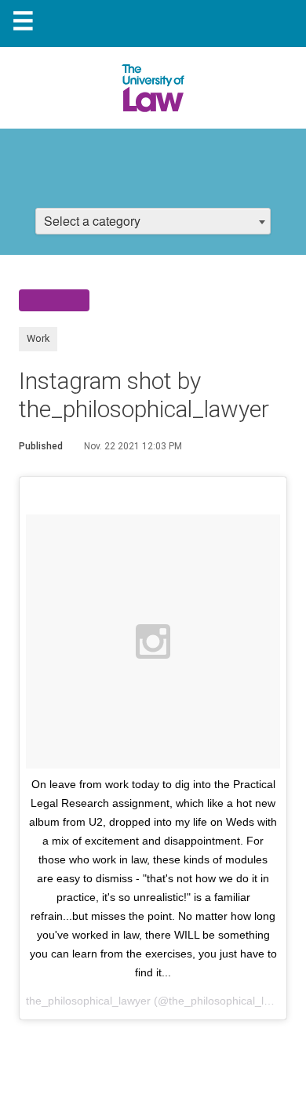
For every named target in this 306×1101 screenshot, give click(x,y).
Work (38, 338)
